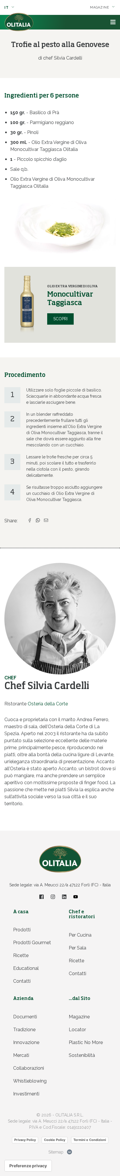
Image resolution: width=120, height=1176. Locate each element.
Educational (26, 968)
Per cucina (80, 935)
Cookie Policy (54, 1140)
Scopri (60, 318)
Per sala (77, 948)
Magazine (79, 1017)
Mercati (21, 1055)
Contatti (22, 981)
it (7, 8)
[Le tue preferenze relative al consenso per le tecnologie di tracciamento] (28, 1165)
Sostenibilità (82, 1055)
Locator (77, 1029)
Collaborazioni (28, 1068)
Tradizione (24, 1029)
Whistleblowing (30, 1081)
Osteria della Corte (48, 704)
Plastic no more (86, 1042)
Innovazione (26, 1042)
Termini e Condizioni (89, 1140)
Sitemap (55, 1152)
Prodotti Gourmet (32, 942)
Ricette (21, 955)
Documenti (25, 1017)
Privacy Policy (25, 1140)
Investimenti (26, 1094)
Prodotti (22, 930)
